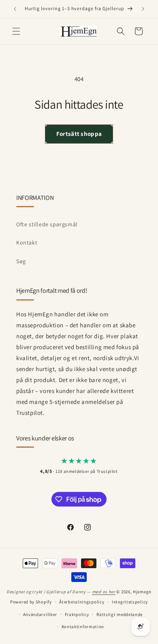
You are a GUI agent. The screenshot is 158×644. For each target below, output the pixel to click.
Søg (21, 261)
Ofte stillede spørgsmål (47, 224)
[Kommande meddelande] (143, 9)
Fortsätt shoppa (79, 133)
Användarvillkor (40, 614)
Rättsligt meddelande (119, 614)
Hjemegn (142, 592)
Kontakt (26, 242)
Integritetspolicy (130, 602)
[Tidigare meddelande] (15, 9)
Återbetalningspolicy (81, 602)
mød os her (103, 592)
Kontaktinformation (83, 626)
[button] (16, 31)
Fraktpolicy (77, 614)
